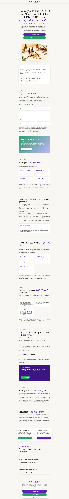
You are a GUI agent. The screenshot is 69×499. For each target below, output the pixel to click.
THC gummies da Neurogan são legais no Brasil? (28, 466)
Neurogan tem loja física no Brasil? (25, 472)
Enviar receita (35, 37)
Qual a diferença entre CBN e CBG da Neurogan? (28, 462)
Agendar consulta (35, 34)
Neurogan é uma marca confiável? (25, 455)
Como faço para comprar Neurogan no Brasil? (28, 469)
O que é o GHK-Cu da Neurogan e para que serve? (29, 459)
